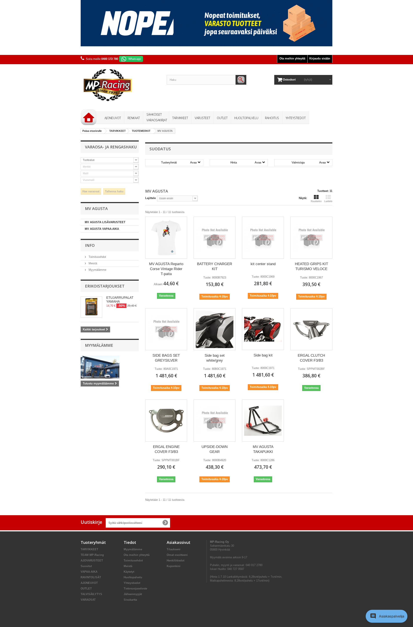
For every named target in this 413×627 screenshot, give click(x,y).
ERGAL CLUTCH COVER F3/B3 (311, 358)
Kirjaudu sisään (319, 58)
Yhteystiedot (132, 583)
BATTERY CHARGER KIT (214, 266)
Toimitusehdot (97, 256)
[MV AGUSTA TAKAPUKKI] (263, 421)
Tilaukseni (173, 549)
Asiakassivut (178, 542)
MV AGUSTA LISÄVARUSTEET (105, 222)
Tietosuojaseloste (135, 588)
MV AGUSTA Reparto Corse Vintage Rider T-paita (166, 269)
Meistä (92, 263)
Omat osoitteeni (177, 555)
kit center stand (263, 264)
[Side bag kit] (263, 329)
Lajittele (150, 198)
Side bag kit (263, 355)
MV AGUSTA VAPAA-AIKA (102, 228)
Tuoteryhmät (179, 162)
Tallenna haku (114, 191)
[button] (386, 616)
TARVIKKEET (89, 549)
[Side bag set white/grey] (214, 329)
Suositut (86, 566)
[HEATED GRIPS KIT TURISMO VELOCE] (311, 238)
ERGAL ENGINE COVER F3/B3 (166, 449)
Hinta (245, 162)
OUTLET (86, 588)
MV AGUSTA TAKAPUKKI (263, 449)
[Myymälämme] (110, 367)
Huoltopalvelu (133, 577)
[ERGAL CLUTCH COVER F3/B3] (311, 329)
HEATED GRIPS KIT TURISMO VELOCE (311, 266)
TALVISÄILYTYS (91, 594)
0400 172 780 (109, 59)
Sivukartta (130, 599)
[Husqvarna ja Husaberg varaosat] (206, 23)
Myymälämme (97, 269)
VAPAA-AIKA (89, 571)
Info (90, 245)
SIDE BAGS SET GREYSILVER (166, 358)
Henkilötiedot (175, 560)
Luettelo (328, 201)
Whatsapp (134, 59)
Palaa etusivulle (92, 130)
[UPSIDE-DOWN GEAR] (214, 420)
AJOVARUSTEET (92, 560)
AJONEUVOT (89, 583)
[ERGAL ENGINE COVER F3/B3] (166, 420)
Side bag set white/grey (215, 358)
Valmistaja (309, 162)
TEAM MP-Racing (92, 555)
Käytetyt (129, 571)
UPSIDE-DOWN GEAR (215, 449)
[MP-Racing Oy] (120, 85)
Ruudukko (316, 201)
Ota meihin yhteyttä (292, 58)
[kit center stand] (263, 238)
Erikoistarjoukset (105, 286)
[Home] (89, 117)
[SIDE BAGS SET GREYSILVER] (166, 329)
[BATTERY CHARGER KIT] (214, 238)
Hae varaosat (90, 191)
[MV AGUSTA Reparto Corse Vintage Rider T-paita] (166, 238)
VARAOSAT (88, 599)
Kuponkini (173, 566)
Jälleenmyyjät (133, 594)
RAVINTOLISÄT (91, 577)
